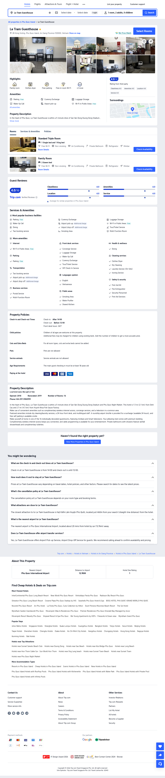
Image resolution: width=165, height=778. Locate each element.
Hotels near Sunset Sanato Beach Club (27, 646)
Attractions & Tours (53, 4)
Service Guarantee (15, 702)
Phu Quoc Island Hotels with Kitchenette (64, 672)
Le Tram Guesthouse (24, 29)
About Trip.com (64, 698)
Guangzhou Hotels (85, 626)
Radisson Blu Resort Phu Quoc (112, 596)
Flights (37, 4)
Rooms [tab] (13, 131)
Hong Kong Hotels (127, 631)
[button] (84, 4)
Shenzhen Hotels (31, 631)
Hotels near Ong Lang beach (70, 651)
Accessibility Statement (67, 719)
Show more (14, 121)
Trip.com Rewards (116, 702)
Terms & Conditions (66, 710)
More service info (14, 706)
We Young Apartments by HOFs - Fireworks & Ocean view (93, 616)
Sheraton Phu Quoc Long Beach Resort (27, 601)
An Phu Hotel (39, 606)
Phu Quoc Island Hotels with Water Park (98, 672)
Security (112, 723)
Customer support (15, 698)
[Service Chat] (160, 764)
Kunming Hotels (18, 636)
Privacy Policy (63, 715)
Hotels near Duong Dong (54, 646)
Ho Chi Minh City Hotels (76, 631)
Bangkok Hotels (101, 626)
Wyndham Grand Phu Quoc (129, 616)
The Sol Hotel (122, 606)
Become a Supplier (116, 719)
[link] (114, 4)
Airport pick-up (67, 223)
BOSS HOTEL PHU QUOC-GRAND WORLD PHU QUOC (127, 601)
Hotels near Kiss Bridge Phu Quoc (99, 646)
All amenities (15, 107)
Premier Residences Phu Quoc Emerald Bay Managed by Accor (105, 611)
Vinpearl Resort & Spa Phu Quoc (55, 616)
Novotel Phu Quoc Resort (22, 606)
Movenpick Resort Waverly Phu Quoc (26, 616)
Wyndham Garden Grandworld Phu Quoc (28, 611)
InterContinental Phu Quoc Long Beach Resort (30, 596)
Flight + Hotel (72, 4)
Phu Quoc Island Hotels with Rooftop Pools (29, 672)
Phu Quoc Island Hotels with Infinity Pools (28, 677)
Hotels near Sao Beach (75, 646)
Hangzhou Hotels (95, 631)
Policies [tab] (47, 131)
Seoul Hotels (127, 626)
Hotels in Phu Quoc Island (126, 554)
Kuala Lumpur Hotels (68, 626)
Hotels (27, 4)
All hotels (112, 715)
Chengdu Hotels (46, 631)
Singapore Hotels (36, 626)
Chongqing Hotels (111, 631)
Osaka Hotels (60, 631)
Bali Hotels (30, 636)
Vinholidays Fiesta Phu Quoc (86, 596)
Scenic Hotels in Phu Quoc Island (76, 666)
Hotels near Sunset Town (121, 651)
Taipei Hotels (17, 631)
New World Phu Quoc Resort (62, 596)
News (60, 702)
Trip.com (60, 554)
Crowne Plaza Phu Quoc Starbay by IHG (60, 601)
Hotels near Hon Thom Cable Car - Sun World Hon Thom (34, 651)
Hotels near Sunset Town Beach (96, 651)
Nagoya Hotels (143, 631)
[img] (38, 55)
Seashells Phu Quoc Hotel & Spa (91, 601)
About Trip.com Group (67, 723)
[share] (160, 755)
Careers (61, 706)
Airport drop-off (67, 227)
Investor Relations (116, 698)
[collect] (160, 746)
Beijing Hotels (140, 626)
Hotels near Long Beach (124, 646)
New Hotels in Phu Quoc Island (103, 666)
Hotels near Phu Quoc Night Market (26, 656)
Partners (112, 706)
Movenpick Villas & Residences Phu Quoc (62, 611)
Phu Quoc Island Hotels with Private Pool (132, 672)
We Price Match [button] (125, 33)
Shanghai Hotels (51, 626)
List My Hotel (114, 710)
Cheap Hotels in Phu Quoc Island (48, 666)
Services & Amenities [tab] (30, 131)
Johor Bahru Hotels (19, 626)
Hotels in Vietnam (81, 554)
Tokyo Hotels (115, 626)
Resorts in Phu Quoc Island (22, 666)
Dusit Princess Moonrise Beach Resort (100, 606)
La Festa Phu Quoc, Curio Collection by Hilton (65, 606)
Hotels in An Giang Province (102, 554)
